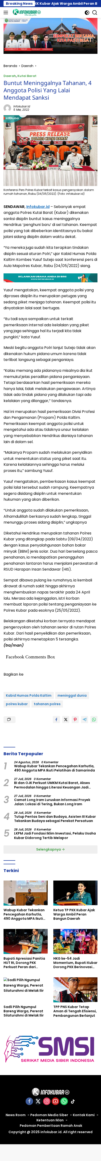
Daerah (10, 76)
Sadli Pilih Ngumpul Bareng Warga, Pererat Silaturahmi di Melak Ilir (24, 1011)
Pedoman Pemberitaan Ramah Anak (51, 1125)
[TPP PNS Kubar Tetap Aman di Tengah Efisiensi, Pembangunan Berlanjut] (75, 989)
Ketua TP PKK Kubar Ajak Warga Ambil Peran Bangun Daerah (74, 914)
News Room (16, 1115)
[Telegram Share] (84, 719)
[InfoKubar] (26, 12)
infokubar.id (21, 106)
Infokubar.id (38, 206)
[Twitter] (38, 1101)
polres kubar (17, 704)
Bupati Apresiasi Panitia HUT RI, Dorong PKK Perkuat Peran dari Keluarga (24, 962)
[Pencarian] (94, 13)
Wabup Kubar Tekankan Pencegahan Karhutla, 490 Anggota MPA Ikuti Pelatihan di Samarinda (54, 768)
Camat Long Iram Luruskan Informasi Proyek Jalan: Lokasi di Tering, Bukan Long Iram (52, 802)
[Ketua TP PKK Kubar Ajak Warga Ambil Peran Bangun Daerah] (75, 893)
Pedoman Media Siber (49, 1115)
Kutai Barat (26, 76)
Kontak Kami (84, 1115)
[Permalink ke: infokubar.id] (7, 107)
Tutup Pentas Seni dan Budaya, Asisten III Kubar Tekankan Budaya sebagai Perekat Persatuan (55, 818)
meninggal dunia (72, 695)
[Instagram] (46, 1101)
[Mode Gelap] (87, 13)
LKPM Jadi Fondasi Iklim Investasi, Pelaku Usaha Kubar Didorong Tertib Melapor (55, 835)
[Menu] (7, 12)
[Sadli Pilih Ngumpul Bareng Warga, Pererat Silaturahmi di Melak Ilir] (26, 989)
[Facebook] (29, 1101)
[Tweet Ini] (65, 719)
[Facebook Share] (56, 719)
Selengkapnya (49, 849)
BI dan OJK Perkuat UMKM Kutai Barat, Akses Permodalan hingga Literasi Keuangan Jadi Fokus (52, 785)
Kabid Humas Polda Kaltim (28, 695)
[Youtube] (55, 1101)
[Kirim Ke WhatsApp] (93, 719)
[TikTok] (73, 1101)
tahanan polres (47, 704)
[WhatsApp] (64, 1101)
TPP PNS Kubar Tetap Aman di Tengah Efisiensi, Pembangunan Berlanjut (75, 1011)
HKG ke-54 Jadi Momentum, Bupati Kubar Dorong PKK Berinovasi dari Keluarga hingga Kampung (75, 962)
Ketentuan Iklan (50, 1120)
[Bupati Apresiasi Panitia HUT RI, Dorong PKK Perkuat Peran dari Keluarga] (26, 941)
